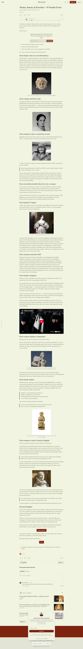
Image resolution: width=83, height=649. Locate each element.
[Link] (18, 56)
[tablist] (24, 571)
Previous (24, 562)
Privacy (40, 640)
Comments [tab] (22, 571)
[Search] (65, 2)
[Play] (26, 19)
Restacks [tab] (27, 571)
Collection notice (49, 640)
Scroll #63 (21, 598)
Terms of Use (47, 633)
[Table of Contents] (1, 324)
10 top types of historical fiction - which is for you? (34, 596)
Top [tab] (21, 592)
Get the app (47, 643)
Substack (35, 646)
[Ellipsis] (63, 582)
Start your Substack (38, 643)
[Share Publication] (68, 2)
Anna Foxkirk (25, 582)
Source (54, 95)
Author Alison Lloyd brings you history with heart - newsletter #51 (33, 606)
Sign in (79, 2)
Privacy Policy (50, 635)
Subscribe (73, 2)
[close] (53, 613)
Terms (44, 640)
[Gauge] (61, 19)
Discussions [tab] (28, 592)
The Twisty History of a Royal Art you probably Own (34, 604)
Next (60, 562)
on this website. (29, 180)
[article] (41, 599)
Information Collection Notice (41, 635)
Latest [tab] (24, 592)
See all (21, 621)
